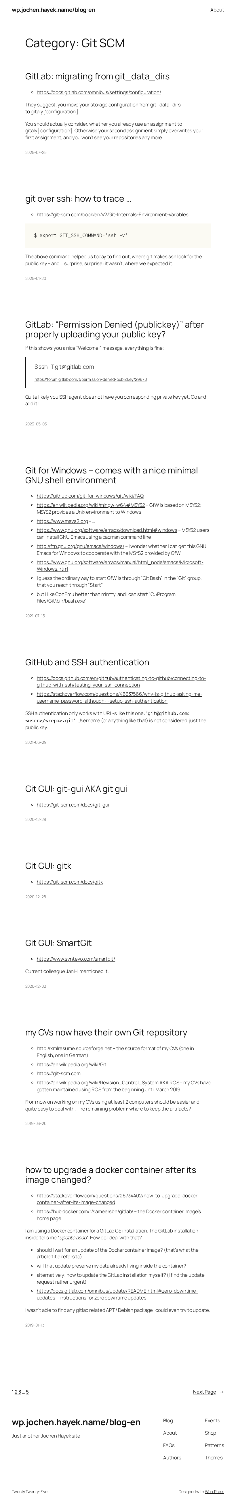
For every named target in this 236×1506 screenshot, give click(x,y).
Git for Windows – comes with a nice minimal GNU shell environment (111, 475)
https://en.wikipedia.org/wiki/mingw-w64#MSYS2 (91, 505)
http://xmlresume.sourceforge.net (74, 1048)
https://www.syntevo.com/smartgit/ (76, 958)
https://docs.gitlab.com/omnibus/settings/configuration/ (99, 92)
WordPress (214, 1491)
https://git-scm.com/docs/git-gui (73, 804)
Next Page (208, 1391)
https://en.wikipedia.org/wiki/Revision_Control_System (98, 1082)
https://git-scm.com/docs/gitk (70, 881)
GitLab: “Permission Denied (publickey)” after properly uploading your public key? (114, 329)
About (217, 9)
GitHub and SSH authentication (87, 662)
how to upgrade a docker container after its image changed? (111, 1174)
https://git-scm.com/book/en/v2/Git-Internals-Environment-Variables (113, 214)
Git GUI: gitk (48, 866)
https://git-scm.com (59, 1073)
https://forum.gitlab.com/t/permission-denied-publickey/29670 (91, 379)
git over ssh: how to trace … (78, 198)
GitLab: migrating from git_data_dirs (97, 76)
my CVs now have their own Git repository (106, 1032)
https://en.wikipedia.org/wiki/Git (72, 1064)
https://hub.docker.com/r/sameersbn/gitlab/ (85, 1211)
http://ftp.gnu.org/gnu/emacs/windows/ (80, 546)
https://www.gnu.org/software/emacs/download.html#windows (107, 530)
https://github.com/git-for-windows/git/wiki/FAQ (90, 495)
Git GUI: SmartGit (58, 943)
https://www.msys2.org (62, 521)
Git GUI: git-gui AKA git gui (76, 789)
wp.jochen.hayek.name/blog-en (53, 10)
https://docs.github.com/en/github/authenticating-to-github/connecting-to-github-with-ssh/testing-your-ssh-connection (121, 681)
